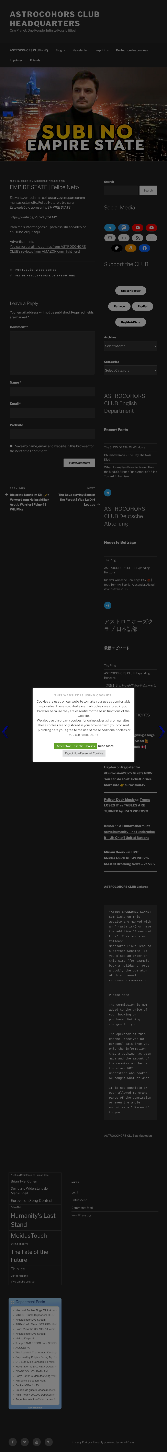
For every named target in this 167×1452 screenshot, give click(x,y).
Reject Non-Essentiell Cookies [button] (84, 753)
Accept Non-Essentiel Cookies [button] (76, 746)
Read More (106, 746)
